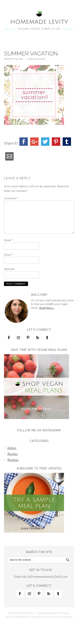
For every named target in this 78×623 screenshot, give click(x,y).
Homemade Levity (39, 20)
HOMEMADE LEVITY (49, 613)
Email (8, 254)
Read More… (46, 307)
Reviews (13, 459)
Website (9, 269)
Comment (11, 198)
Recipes (12, 453)
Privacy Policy (43, 616)
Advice (11, 448)
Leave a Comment (36, 59)
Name (8, 240)
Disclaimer (65, 616)
